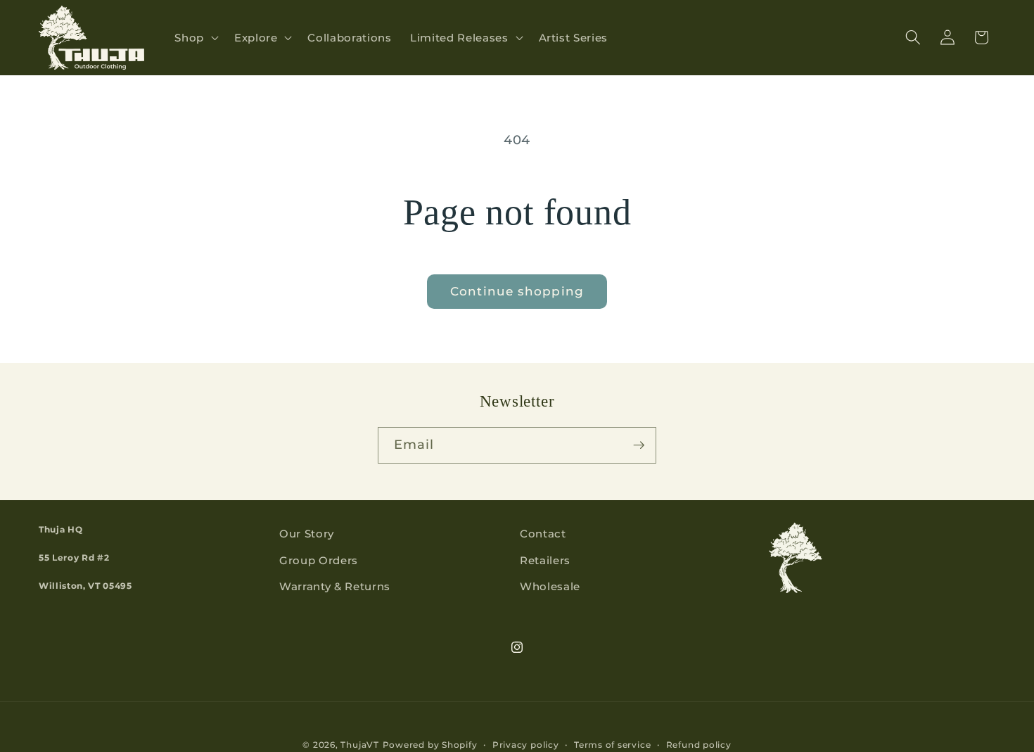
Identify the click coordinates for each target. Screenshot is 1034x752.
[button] (195, 38)
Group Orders (318, 560)
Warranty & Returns (334, 586)
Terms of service (612, 744)
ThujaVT (359, 744)
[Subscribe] (639, 445)
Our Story (306, 533)
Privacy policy (525, 744)
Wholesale (550, 586)
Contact (543, 533)
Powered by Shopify (430, 744)
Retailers (545, 560)
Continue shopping (517, 291)
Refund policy (699, 744)
